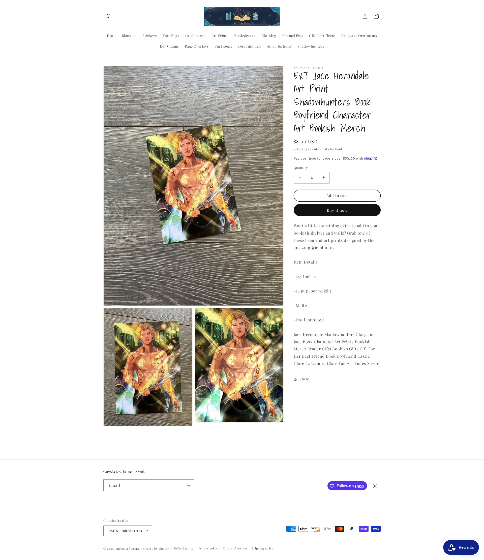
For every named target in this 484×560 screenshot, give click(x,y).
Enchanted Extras (127, 548)
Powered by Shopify (155, 548)
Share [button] (304, 379)
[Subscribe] (188, 486)
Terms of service (235, 548)
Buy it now (337, 210)
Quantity (301, 167)
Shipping (300, 149)
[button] (108, 16)
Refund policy (184, 548)
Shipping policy (263, 548)
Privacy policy (208, 548)
